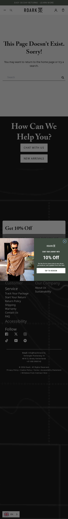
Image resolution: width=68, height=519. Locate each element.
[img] (64, 241)
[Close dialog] (64, 241)
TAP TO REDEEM (51, 271)
